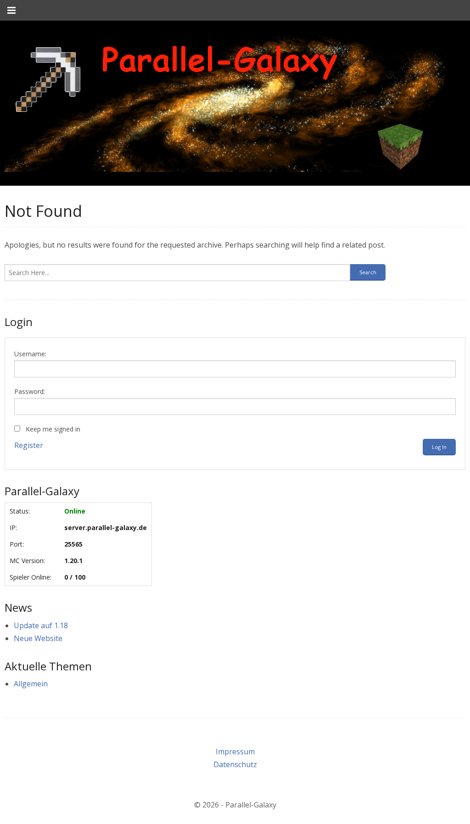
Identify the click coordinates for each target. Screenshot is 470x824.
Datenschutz (235, 764)
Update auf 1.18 (41, 625)
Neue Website (38, 638)
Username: (30, 353)
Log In (439, 446)
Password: (29, 391)
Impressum (235, 752)
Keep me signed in (53, 429)
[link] (225, 103)
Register (28, 445)
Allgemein (31, 684)
